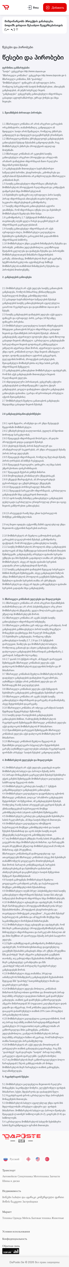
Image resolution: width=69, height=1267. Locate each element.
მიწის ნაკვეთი (12, 1201)
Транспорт (9, 1170)
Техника (7, 1218)
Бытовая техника (41, 1218)
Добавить (58, 7)
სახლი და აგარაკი (24, 1197)
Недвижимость (11, 1191)
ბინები (7, 1197)
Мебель (26, 1218)
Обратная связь (11, 1246)
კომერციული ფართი (50, 1197)
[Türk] (47, 1159)
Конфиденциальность (14, 1238)
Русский (14, 1159)
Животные (58, 1218)
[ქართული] (28, 1159)
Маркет (7, 1211)
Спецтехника (25, 1176)
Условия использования (16, 1231)
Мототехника (41, 1176)
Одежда (17, 1218)
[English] (37, 1159)
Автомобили (9, 1176)
